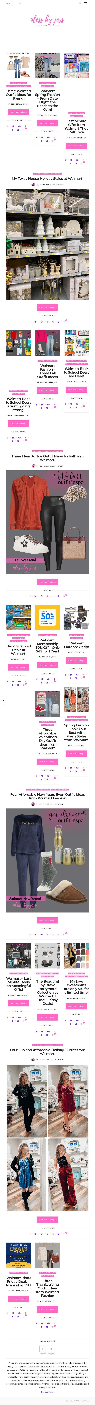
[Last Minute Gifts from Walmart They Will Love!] (76, 65)
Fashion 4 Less (16, 83)
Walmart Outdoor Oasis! (76, 645)
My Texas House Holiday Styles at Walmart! (47, 178)
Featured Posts (44, 789)
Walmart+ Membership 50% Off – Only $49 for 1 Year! (47, 645)
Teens (16, 641)
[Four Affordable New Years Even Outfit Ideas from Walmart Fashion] (47, 860)
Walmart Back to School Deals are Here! (76, 372)
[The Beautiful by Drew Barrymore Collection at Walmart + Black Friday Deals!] (47, 955)
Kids (22, 635)
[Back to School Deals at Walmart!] (18, 617)
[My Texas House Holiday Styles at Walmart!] (47, 244)
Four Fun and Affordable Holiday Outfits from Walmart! (47, 1052)
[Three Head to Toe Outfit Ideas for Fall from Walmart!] (47, 522)
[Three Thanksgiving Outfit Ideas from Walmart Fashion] (47, 1255)
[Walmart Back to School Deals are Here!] (76, 343)
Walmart (27, 86)
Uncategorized (17, 86)
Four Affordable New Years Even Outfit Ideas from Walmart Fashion (47, 796)
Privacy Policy (47, 1392)
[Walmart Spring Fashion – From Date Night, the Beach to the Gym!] (47, 65)
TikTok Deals (75, 976)
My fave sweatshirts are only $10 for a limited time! (76, 987)
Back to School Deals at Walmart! (18, 650)
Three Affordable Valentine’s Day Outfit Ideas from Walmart (47, 738)
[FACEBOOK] (43, 1349)
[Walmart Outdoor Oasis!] (76, 617)
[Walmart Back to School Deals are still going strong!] (18, 343)
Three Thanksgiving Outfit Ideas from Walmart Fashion (47, 1288)
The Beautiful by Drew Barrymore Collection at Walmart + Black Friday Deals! (47, 992)
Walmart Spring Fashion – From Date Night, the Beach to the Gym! (47, 100)
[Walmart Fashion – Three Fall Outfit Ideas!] (47, 343)
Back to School (16, 391)
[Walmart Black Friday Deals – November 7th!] (18, 1255)
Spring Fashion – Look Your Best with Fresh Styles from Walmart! (76, 732)
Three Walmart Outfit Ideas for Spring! (18, 95)
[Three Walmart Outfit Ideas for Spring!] (18, 65)
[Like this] (24, 130)
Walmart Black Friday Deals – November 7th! (18, 1281)
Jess (12, 104)
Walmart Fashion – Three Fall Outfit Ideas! (47, 371)
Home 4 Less (38, 174)
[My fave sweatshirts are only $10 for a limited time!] (76, 955)
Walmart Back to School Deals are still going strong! (18, 404)
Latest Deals (48, 174)
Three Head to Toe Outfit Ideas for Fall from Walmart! (47, 458)
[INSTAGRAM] (51, 1349)
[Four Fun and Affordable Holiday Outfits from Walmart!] (47, 1138)
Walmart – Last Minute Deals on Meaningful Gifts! (18, 984)
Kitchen (50, 973)
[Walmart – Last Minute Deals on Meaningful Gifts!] (18, 955)
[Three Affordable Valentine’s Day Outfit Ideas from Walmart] (47, 704)
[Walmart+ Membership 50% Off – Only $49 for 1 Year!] (47, 617)
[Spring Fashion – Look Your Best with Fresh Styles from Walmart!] (76, 699)
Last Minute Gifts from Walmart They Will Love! (76, 126)
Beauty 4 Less (73, 113)
